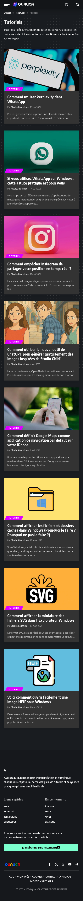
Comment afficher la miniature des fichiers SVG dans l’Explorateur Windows (41, 618)
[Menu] (8, 4)
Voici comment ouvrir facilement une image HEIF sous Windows (37, 699)
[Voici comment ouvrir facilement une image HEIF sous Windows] (41, 670)
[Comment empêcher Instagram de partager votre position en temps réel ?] (41, 237)
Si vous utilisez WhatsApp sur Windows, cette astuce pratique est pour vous (40, 180)
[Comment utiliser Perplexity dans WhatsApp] (41, 70)
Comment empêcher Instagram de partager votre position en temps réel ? (39, 266)
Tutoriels (14, 89)
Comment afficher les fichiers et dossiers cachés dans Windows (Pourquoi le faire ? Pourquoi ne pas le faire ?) (41, 530)
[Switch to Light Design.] (66, 4)
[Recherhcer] (75, 4)
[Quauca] (25, 4)
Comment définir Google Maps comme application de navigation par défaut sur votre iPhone (40, 440)
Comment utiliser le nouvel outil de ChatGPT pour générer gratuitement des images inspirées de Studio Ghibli (40, 354)
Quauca (7, 12)
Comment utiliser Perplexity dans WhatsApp (34, 99)
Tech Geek (20, 12)
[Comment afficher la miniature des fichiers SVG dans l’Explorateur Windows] (41, 589)
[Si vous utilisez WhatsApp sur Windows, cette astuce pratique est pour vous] (41, 151)
